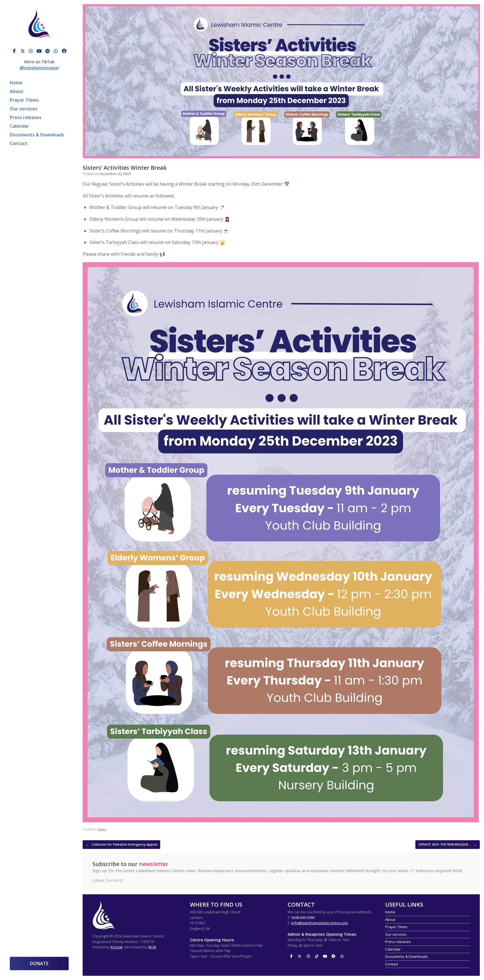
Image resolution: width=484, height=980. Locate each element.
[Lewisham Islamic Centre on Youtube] (39, 50)
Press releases (25, 117)
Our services (23, 109)
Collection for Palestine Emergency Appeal (121, 844)
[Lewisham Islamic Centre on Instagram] (30, 50)
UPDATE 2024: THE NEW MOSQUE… (447, 844)
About (17, 91)
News (102, 829)
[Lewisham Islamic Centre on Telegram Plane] (47, 50)
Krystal (116, 946)
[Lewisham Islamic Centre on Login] (64, 50)
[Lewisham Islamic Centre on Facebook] (14, 50)
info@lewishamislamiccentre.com (319, 922)
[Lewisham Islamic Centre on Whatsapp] (55, 50)
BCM (152, 946)
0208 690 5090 (303, 917)
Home (16, 83)
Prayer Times (24, 100)
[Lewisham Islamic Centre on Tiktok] (316, 956)
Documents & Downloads (37, 135)
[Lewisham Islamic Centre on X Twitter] (22, 50)
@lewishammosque (39, 67)
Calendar (19, 126)
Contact (18, 143)
